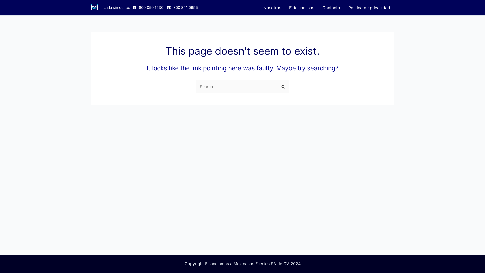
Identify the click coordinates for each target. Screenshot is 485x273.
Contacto (331, 7)
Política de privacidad (369, 7)
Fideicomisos (301, 7)
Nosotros (272, 7)
